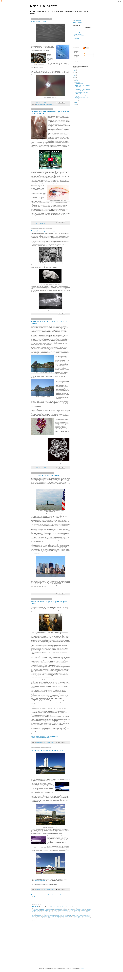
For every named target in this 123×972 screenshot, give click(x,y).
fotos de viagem (38, 915)
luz (71, 906)
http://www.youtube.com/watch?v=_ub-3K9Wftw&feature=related (44, 736)
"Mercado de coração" (49, 909)
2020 (75, 69)
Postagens (87, 53)
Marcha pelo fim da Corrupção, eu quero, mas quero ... (81, 96)
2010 (75, 107)
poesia (78, 908)
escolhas (42, 906)
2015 (75, 72)
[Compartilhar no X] (61, 103)
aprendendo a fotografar (38, 908)
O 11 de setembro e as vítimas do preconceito (46, 475)
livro (35, 916)
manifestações (44, 916)
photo (43, 917)
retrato (62, 917)
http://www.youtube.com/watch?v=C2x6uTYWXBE (41, 735)
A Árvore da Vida (39, 223)
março (76, 105)
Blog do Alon (76, 38)
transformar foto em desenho (86, 908)
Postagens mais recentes (36, 894)
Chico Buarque (88, 909)
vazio (53, 104)
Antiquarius (71, 909)
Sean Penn (59, 223)
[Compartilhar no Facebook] (62, 103)
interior (88, 915)
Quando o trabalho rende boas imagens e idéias (47, 750)
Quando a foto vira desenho (86, 906)
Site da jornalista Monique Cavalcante (81, 37)
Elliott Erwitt (39, 910)
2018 (75, 70)
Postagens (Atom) (37, 896)
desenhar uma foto (50, 908)
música (83, 916)
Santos (88, 910)
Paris (78, 906)
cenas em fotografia (83, 911)
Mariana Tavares (77, 20)
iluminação (58, 915)
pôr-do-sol (50, 917)
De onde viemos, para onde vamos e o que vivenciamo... (82, 86)
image (70, 915)
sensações (50, 104)
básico (58, 911)
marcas (49, 916)
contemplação (51, 223)
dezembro (77, 80)
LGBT (51, 910)
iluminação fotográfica (64, 915)
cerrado (47, 906)
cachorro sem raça (64, 911)
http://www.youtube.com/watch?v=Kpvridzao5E (40, 737)
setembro (77, 82)
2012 (75, 77)
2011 (75, 79)
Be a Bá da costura (77, 909)
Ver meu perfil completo (77, 22)
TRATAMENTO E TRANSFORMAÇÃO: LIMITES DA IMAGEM (82, 90)
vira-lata (42, 909)
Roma (79, 910)
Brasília (75, 906)
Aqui (65, 214)
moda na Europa (58, 916)
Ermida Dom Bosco (45, 910)
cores (44, 908)
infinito (47, 104)
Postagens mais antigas (65, 894)
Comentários (87, 56)
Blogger (82, 968)
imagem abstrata (42, 104)
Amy (66, 909)
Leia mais (33, 345)
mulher (66, 916)
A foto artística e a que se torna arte (43, 231)
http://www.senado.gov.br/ (36, 881)
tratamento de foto (37, 909)
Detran (34, 910)
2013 (75, 75)
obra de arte (87, 916)
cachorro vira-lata (71, 911)
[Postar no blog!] (60, 103)
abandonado (49, 911)
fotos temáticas (61, 908)
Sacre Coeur (84, 910)
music (79, 916)
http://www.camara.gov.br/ (40, 880)
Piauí (70, 910)
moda (53, 916)
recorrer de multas (57, 917)
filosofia (55, 223)
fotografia (35, 906)
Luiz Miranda (55, 910)
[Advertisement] (38, 944)
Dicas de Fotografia (78, 34)
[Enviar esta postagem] (56, 102)
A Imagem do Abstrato (38, 21)
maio (76, 104)
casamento (77, 911)
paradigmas (39, 917)
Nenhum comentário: (51, 102)
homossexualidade (51, 915)
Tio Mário (39, 911)
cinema (47, 223)
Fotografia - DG (77, 32)
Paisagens (66, 910)
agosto (76, 100)
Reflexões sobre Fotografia (79, 35)
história (46, 915)
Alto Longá (63, 909)
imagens (81, 915)
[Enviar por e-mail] (58, 103)
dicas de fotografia (54, 906)
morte (63, 916)
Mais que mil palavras (44, 6)
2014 (75, 74)
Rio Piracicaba (74, 910)
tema (81, 917)
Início (75, 43)
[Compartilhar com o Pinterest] (64, 103)
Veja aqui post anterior (35, 334)
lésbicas (39, 916)
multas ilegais (75, 916)
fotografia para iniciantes (64, 906)
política (46, 917)
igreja (66, 908)
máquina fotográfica (72, 908)
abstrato (37, 104)
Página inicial (50, 894)
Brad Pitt (43, 223)
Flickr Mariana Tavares (78, 62)
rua (64, 917)
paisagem (34, 917)
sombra (73, 917)
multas (70, 916)
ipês (33, 916)
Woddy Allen (44, 911)
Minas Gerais (61, 910)
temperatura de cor (86, 917)
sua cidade (77, 917)
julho (76, 102)
